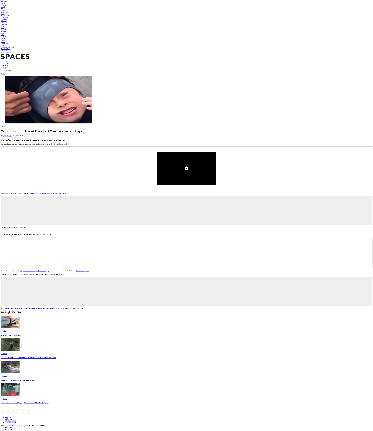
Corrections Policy (10, 422)
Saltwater (4, 21)
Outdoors (4, 38)
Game (2, 22)
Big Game (4, 24)
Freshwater (4, 19)
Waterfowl (4, 29)
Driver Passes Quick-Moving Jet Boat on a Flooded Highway (25, 403)
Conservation (5, 43)
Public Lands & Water (7, 47)
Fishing (3, 14)
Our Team (4, 50)
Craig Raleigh (7, 136)
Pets (2, 8)
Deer (2, 26)
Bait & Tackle (5, 15)
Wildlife (3, 45)
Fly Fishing (4, 17)
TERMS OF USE (6, 427)
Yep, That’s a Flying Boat (11, 335)
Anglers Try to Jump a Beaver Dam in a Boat (19, 380)
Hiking (3, 3)
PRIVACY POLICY (7, 429)
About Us (8, 417)
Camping (3, 5)
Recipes (3, 31)
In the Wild (4, 12)
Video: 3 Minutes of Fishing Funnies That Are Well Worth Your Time (28, 358)
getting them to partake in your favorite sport (32, 271)
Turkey (3, 28)
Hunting (3, 42)
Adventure (4, 1)
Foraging (3, 10)
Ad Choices (8, 419)
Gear (2, 33)
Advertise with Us (10, 421)
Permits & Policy (6, 49)
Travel (3, 7)
